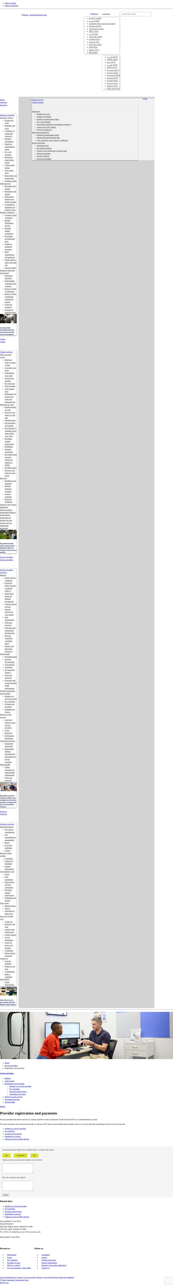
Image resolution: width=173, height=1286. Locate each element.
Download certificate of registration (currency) (54, 124)
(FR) (94, 42)
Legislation (9, 859)
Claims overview (6, 352)
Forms (7, 730)
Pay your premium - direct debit (19, 1268)
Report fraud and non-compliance (9, 884)
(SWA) (112, 81)
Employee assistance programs (8, 246)
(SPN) (112, 78)
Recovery (3, 478)
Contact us (94, 14)
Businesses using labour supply (9, 160)
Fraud (7, 874)
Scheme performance (49, 1263)
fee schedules (10, 1131)
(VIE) (113, 89)
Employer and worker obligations (53, 1265)
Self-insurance (5, 184)
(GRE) (95, 45)
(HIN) (93, 47)
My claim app (10, 384)
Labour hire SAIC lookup (46, 127)
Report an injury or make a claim (10, 362)
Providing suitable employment (9, 441)
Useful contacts (10, 935)
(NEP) (112, 60)
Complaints (9, 951)
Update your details (44, 117)
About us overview (7, 824)
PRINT (3, 1107)
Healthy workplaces (7, 213)
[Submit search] (149, 14)
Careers (7, 851)
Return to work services (13, 1097)
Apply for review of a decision (9, 945)
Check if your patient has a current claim (52, 151)
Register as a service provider (20, 1086)
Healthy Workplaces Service (9, 223)
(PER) (112, 65)
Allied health (5, 654)
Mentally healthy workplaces (9, 231)
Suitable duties (10, 420)
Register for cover (43, 114)
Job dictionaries (10, 468)
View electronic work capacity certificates (52, 140)
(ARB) (94, 21)
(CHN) (94, 32)
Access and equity (30, 1277)
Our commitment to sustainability (10, 837)
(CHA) (96, 29)
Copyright (47, 1277)
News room (4, 903)
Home (7, 1063)
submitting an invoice (13, 1136)
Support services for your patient (9, 612)
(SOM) (113, 75)
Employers (36, 111)
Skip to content (10, 3)
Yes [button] (6, 1155)
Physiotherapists (11, 657)
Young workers (10, 268)
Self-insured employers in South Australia (10, 199)
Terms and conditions (66, 1277)
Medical (3, 575)
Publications (11, 1255)
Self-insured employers (40, 132)
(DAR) (93, 34)
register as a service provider (15, 1129)
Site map (54, 1277)
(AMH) (95, 18)
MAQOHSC (5, 979)
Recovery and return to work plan (10, 415)
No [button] (34, 1155)
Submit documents (43, 154)
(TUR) (112, 86)
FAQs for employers (44, 130)
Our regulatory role (7, 872)
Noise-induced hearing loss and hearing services (6, 520)
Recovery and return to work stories (10, 473)
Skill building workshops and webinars (10, 283)
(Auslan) (102, 24)
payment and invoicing (13, 1134)
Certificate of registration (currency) (9, 133)
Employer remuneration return (9, 146)
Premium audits (10, 181)
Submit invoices (43, 146)
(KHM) (93, 53)
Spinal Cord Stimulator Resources (9, 649)
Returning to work (7, 405)
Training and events (48, 1260)
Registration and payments (14, 1084)
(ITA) (94, 50)
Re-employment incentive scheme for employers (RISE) (11, 460)
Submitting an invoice (17, 1094)
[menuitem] (104, 18)
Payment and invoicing (17, 1092)
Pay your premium (43, 122)
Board (7, 843)
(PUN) (112, 68)
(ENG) (94, 39)
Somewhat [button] (20, 1155)
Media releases (10, 906)
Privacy (40, 1277)
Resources (8, 733)
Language (106, 14)
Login (145, 99)
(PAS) (111, 62)
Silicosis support (6, 510)
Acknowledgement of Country (11, 1277)
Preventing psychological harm (10, 239)
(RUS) (113, 70)
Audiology (9, 667)
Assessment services (7, 741)
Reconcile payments (44, 148)
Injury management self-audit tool (10, 254)
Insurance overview (7, 115)
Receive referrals (43, 156)
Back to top (4, 1283)
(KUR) (112, 57)
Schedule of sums (13, 1263)
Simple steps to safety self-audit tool (10, 262)
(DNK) (95, 37)
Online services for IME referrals (17, 1217)
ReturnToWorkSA (7, 827)
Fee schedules (10, 702)
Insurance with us (6, 118)
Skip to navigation (11, 6)
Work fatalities (10, 386)
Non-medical (9, 665)
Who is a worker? (13, 1265)
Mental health (5, 765)
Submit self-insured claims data (48, 138)
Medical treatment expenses (8, 488)
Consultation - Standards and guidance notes (10, 207)
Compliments (10, 972)
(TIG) (112, 83)
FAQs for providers (44, 159)
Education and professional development (10, 630)
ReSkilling (9, 447)
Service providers (38, 143)
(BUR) (95, 26)
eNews (7, 909)
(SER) (112, 73)
